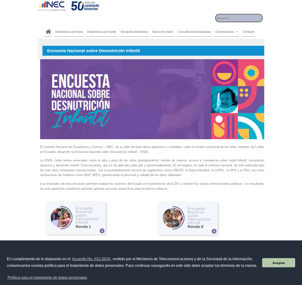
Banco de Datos (163, 32)
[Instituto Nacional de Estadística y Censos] (68, 10)
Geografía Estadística (134, 32)
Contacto (248, 32)
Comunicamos (224, 32)
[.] (48, 32)
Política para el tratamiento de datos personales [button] (47, 278)
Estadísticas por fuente (101, 32)
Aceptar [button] (279, 263)
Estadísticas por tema (69, 32)
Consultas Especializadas (194, 32)
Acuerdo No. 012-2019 (91, 259)
